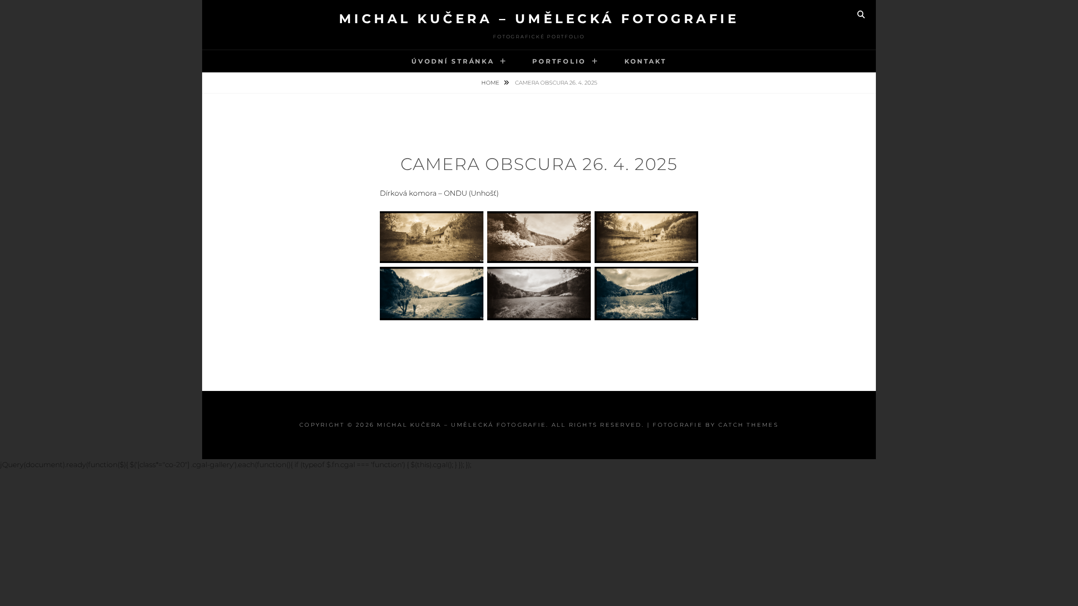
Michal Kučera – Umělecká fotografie (539, 19)
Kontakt (645, 61)
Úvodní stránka (452, 61)
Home (491, 82)
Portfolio (559, 61)
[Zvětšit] (472, 222)
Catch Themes (748, 424)
